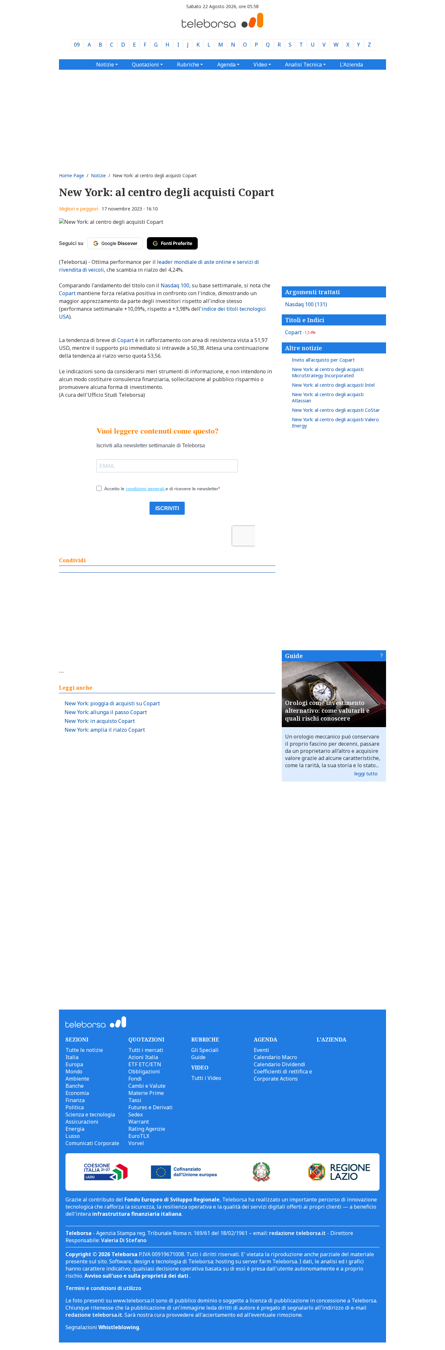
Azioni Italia (143, 1057)
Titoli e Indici (304, 320)
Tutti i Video (206, 1078)
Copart (300, 332)
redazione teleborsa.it (297, 1233)
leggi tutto (366, 773)
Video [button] (260, 64)
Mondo (73, 1071)
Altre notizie (303, 348)
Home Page (71, 175)
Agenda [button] (226, 64)
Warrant (138, 1121)
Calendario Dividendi (279, 1064)
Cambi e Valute (146, 1085)
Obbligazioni (144, 1071)
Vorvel (136, 1143)
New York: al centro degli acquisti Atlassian (328, 397)
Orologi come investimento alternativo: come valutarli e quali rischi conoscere (327, 710)
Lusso (72, 1136)
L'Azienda (351, 64)
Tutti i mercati (145, 1050)
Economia (77, 1093)
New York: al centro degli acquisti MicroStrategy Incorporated (328, 372)
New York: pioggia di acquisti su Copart (112, 703)
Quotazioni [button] (145, 64)
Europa (74, 1064)
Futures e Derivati (150, 1107)
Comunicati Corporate (92, 1143)
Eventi (261, 1050)
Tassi (134, 1100)
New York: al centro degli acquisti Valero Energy (335, 422)
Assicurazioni (81, 1121)
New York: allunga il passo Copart (106, 712)
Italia (72, 1057)
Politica (74, 1107)
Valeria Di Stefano (124, 1240)
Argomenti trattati (312, 292)
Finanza (75, 1100)
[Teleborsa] (222, 25)
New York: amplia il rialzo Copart (105, 729)
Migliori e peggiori (78, 209)
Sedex (135, 1114)
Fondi (135, 1078)
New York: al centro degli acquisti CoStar (336, 410)
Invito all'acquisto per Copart (323, 360)
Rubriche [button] (188, 64)
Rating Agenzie (146, 1128)
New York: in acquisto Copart (100, 721)
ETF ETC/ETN (144, 1064)
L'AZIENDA (331, 1039)
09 (77, 44)
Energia (74, 1128)
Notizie (98, 175)
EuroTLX (138, 1136)
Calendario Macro (275, 1057)
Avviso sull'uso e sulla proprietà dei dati (137, 1275)
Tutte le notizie (84, 1050)
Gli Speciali (205, 1050)
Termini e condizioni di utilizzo (103, 1288)
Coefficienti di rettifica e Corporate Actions (283, 1075)
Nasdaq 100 (306, 304)
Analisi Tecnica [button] (303, 64)
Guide (294, 656)
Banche (74, 1085)
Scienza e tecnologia (90, 1114)
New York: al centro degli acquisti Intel (333, 385)
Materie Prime (146, 1093)
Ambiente (77, 1078)
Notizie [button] (105, 64)
